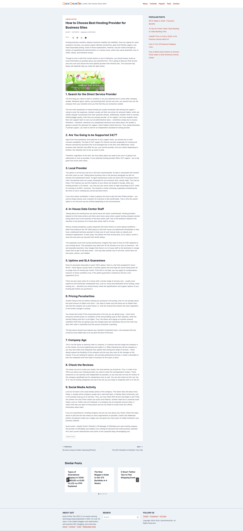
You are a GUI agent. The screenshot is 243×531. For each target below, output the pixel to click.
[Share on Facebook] (77, 37)
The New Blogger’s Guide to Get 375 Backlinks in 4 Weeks (101, 477)
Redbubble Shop (89, 527)
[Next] (137, 480)
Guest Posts (70, 436)
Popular (162, 4)
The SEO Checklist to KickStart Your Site (127, 448)
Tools (169, 4)
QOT (68, 32)
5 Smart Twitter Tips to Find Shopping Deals (128, 475)
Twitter (145, 516)
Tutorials (153, 4)
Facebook (154, 516)
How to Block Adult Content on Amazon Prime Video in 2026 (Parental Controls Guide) (164, 55)
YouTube (163, 516)
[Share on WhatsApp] (85, 37)
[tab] (98, 493)
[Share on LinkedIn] (81, 37)
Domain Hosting (71, 19)
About (145, 4)
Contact (176, 4)
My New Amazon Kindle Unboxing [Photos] (79, 448)
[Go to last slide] (67, 480)
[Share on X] (73, 37)
